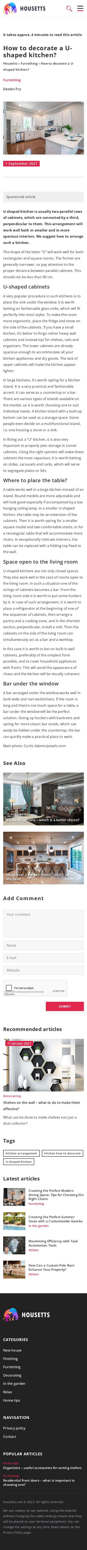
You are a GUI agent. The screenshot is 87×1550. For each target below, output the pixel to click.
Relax (7, 1392)
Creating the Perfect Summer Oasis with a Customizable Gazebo (56, 1219)
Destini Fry (12, 89)
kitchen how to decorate (62, 1153)
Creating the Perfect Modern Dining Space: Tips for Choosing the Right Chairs (56, 1195)
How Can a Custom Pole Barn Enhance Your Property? (52, 1267)
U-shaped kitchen (19, 1162)
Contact (9, 1436)
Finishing (10, 1358)
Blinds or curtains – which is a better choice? (43, 820)
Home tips (11, 1400)
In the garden (14, 1383)
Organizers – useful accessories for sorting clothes (42, 1468)
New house (12, 1350)
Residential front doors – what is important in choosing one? (39, 1482)
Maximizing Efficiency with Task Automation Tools (53, 1243)
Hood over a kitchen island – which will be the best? (40, 877)
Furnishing (12, 80)
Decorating (12, 1375)
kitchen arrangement (21, 1153)
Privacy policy (14, 1428)
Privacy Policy (13, 1532)
